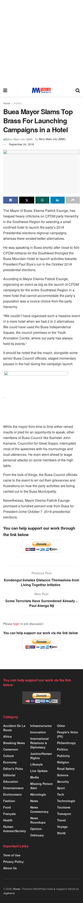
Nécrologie (38, 794)
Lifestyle (36, 764)
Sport (61, 788)
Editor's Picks (13, 768)
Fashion (9, 801)
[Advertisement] (41, 42)
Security (63, 781)
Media (34, 777)
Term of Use (11, 855)
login (16, 624)
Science (63, 775)
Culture (8, 756)
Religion (63, 762)
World (61, 833)
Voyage (62, 826)
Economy (10, 762)
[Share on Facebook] (10, 200)
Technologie (66, 801)
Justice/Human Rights (41, 755)
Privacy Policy (13, 861)
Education (10, 781)
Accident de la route (14, 728)
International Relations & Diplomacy (39, 742)
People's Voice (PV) (67, 734)
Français (9, 814)
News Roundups (38, 820)
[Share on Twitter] (26, 200)
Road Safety (66, 768)
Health (8, 820)
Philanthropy (66, 743)
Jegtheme (9, 893)
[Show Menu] (5, 90)
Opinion (36, 829)
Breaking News (14, 743)
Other (61, 726)
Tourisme (63, 807)
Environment (12, 794)
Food (7, 807)
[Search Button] (78, 90)
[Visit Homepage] (41, 90)
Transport (64, 814)
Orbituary (37, 835)
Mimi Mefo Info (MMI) (52, 139)
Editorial (9, 775)
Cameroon (10, 749)
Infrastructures (41, 726)
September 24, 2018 (21, 144)
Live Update (39, 771)
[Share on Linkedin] (57, 200)
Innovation (38, 732)
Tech (60, 794)
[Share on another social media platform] (73, 200)
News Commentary (39, 809)
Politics (18, 103)
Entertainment (13, 788)
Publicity (63, 756)
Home (6, 103)
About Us (10, 868)
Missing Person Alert (41, 785)
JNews (16, 889)
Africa (7, 736)
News (34, 801)
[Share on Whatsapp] (42, 200)
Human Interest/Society (14, 828)
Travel (61, 820)
